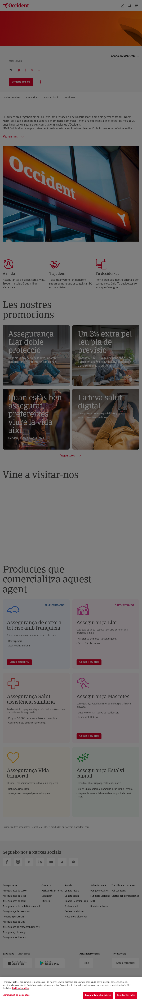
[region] (71, 990)
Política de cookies (20, 988)
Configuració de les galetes (16, 995)
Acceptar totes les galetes (98, 995)
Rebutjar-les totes (126, 995)
